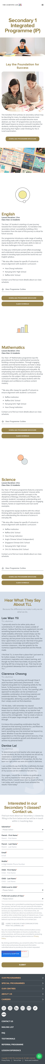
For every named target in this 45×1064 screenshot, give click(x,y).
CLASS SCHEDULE (22, 304)
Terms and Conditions (31, 1060)
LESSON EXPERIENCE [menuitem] (11, 1050)
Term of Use (17, 1060)
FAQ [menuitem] (3, 1033)
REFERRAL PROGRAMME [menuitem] (12, 1044)
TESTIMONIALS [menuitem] (8, 1038)
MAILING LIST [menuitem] (8, 1027)
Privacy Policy (6, 1060)
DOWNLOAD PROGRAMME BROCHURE (22, 139)
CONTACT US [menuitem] (7, 1021)
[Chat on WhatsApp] (39, 1056)
